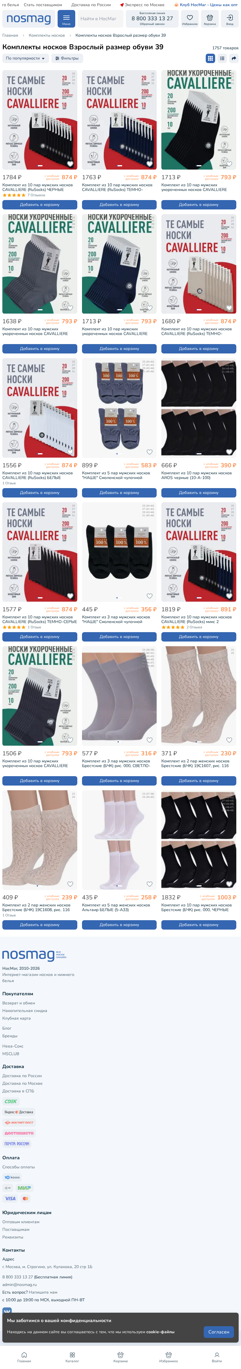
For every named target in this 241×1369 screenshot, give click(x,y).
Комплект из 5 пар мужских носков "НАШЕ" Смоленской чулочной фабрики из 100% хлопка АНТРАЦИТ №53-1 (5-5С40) (118, 475)
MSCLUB (10, 1054)
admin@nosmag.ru (19, 1284)
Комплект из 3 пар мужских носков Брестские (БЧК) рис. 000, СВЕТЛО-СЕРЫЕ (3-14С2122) (116, 763)
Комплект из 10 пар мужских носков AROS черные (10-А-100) (196, 475)
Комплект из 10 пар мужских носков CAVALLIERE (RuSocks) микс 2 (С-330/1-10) (196, 619)
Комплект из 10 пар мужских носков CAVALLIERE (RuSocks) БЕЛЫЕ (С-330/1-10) (37, 475)
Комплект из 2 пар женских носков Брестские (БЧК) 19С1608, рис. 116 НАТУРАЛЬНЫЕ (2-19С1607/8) (36, 907)
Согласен (218, 1332)
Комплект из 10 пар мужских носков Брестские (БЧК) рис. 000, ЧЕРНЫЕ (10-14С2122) (196, 907)
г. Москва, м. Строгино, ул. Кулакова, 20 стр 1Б (47, 1267)
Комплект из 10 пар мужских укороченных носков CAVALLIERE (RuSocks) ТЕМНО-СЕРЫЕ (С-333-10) (37, 763)
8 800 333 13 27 (17, 1277)
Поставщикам (15, 1229)
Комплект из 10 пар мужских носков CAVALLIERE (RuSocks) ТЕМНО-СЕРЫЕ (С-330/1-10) (39, 619)
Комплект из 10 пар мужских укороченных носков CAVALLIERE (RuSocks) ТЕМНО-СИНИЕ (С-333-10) (117, 331)
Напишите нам (43, 1292)
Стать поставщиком (43, 5)
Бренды (9, 1036)
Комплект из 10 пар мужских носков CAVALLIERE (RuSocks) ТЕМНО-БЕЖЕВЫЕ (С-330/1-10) (196, 331)
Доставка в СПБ (18, 1091)
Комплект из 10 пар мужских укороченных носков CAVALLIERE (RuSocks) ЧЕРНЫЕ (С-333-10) (194, 187)
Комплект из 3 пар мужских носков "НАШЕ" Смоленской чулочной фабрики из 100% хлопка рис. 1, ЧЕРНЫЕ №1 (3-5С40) (116, 619)
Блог (6, 1028)
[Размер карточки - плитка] (210, 58)
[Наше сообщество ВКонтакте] (7, 1312)
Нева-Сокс (13, 1046)
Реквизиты (12, 1237)
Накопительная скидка (24, 1010)
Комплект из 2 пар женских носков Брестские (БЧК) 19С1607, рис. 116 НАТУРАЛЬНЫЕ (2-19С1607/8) (195, 763)
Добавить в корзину (39, 204)
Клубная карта (16, 1018)
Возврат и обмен (18, 1003)
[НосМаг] (28, 19)
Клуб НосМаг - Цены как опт (209, 5)
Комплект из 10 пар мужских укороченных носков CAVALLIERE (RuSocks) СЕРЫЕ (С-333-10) (35, 331)
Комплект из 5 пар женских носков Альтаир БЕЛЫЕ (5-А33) (116, 907)
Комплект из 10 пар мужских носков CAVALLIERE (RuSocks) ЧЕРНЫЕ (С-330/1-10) (37, 187)
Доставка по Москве (22, 1083)
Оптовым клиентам (20, 1222)
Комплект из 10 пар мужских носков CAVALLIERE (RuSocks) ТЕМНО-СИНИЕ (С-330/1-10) (117, 187)
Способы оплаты (18, 1167)
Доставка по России (91, 5)
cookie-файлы (160, 1332)
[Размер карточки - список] (222, 58)
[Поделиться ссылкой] (234, 58)
